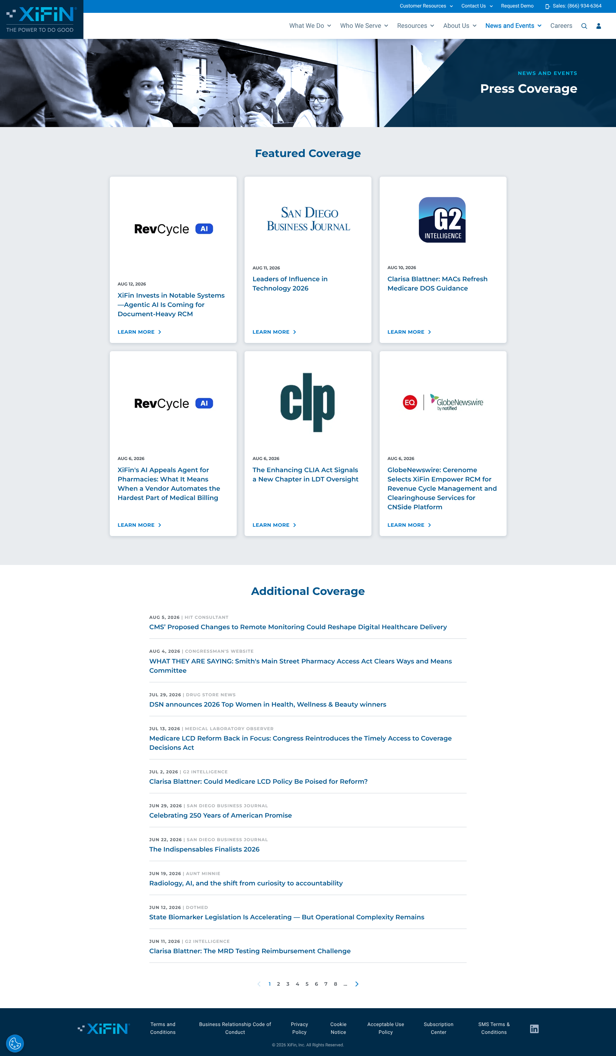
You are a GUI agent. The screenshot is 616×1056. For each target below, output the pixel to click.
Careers (561, 26)
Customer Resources (423, 6)
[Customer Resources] (598, 26)
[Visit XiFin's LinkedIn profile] (534, 1029)
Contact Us (473, 6)
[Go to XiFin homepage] (41, 19)
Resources (412, 26)
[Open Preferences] (15, 1043)
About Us (456, 26)
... (345, 984)
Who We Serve (360, 26)
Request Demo (517, 6)
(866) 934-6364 (585, 6)
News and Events (510, 26)
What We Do (306, 26)
